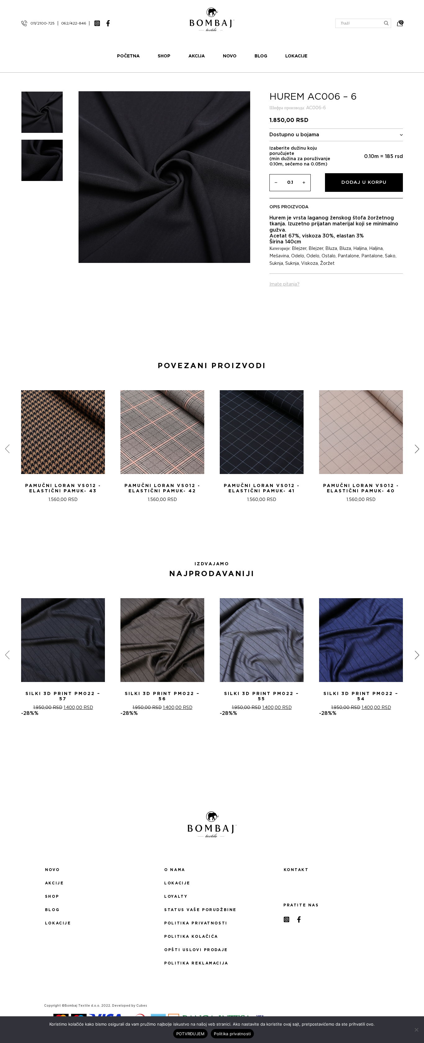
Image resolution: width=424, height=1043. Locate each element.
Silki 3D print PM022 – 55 (261, 696)
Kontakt (296, 870)
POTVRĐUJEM (190, 1033)
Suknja (276, 263)
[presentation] (7, 449)
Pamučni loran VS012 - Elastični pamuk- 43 (63, 488)
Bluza (331, 248)
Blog (261, 56)
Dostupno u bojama (294, 134)
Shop (164, 56)
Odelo (297, 256)
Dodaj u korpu (363, 182)
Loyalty (175, 896)
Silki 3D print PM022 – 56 (162, 696)
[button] (208, 535)
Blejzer (299, 248)
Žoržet (327, 263)
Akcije (54, 883)
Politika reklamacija (196, 963)
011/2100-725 (42, 23)
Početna (128, 56)
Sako (390, 256)
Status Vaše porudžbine (200, 910)
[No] (416, 1030)
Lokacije (296, 56)
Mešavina (279, 256)
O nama (174, 870)
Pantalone (348, 256)
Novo (230, 56)
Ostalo (329, 256)
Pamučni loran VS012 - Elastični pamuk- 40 (361, 488)
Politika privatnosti (195, 923)
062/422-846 (73, 23)
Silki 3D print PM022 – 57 (63, 696)
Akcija (196, 56)
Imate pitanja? (284, 284)
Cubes (141, 1005)
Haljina (360, 248)
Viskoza (309, 263)
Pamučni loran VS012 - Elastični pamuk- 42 (162, 488)
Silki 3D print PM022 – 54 (361, 696)
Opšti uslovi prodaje (196, 950)
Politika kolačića (191, 936)
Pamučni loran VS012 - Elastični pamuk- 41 (262, 488)
